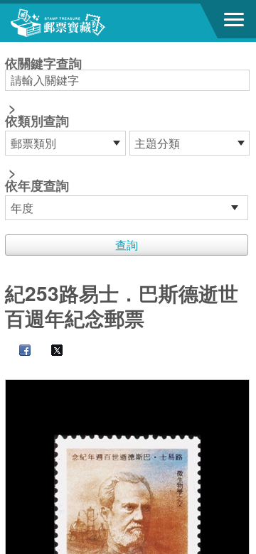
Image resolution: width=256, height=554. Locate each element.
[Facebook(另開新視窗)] (18, 351)
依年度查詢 (37, 185)
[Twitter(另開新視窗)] (50, 351)
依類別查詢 (37, 120)
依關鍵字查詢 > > (43, 126)
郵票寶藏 (89, 23)
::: (9, 48)
